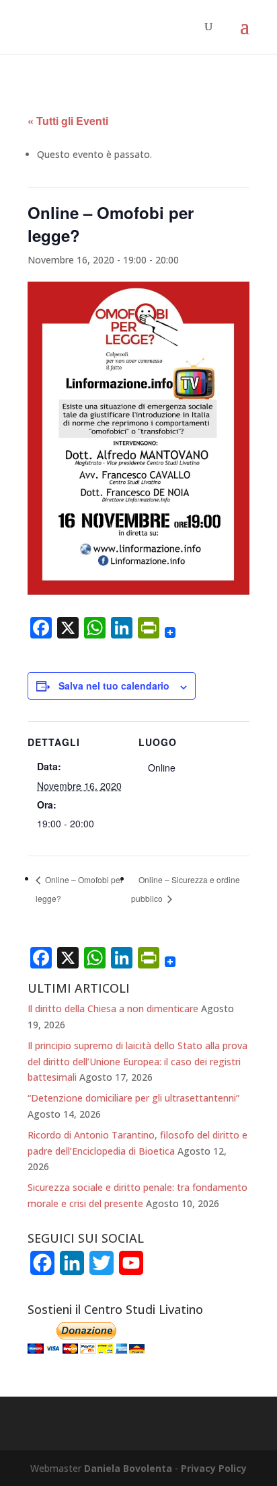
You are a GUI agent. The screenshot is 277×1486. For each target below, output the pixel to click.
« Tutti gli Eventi (68, 120)
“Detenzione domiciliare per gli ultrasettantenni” (133, 1097)
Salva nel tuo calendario (113, 685)
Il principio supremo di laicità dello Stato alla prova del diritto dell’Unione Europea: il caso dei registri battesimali (137, 1061)
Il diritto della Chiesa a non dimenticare (113, 1008)
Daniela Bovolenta (128, 1468)
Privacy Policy (214, 1468)
